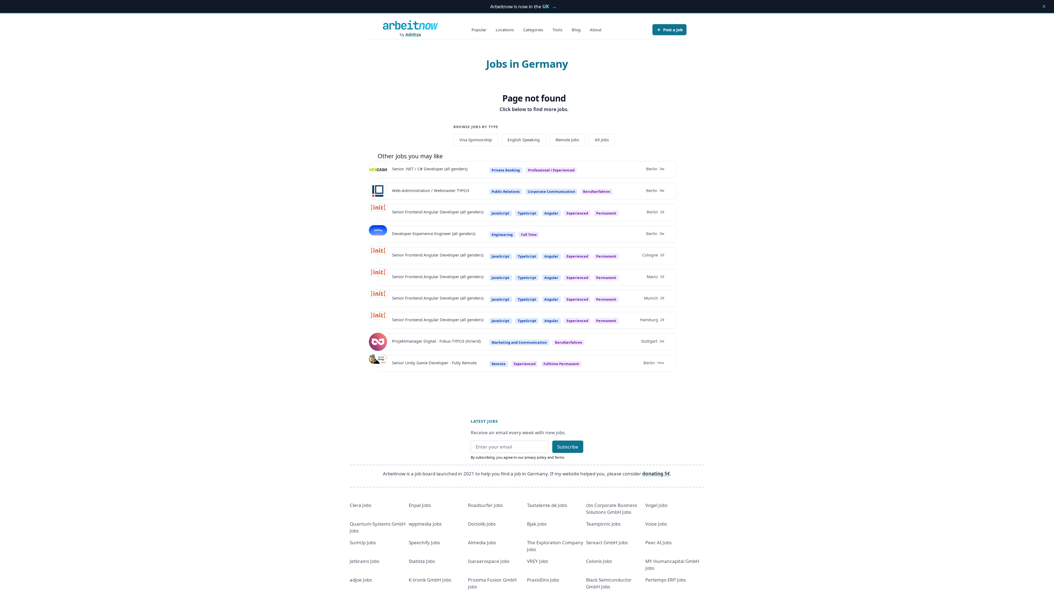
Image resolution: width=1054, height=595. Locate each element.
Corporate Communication (551, 191)
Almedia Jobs (482, 542)
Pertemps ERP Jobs (665, 580)
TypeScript (527, 213)
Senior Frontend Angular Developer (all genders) (437, 212)
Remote (499, 363)
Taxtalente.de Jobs (547, 505)
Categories (533, 29)
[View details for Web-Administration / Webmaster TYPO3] (378, 191)
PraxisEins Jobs (543, 580)
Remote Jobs (567, 139)
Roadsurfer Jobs (485, 505)
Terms (559, 457)
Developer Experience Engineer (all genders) (433, 233)
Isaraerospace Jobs (488, 561)
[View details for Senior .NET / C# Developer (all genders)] (378, 169)
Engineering (502, 234)
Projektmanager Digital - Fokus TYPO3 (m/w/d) (436, 341)
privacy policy (535, 457)
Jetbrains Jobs (364, 561)
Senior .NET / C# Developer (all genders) (429, 168)
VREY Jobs (537, 561)
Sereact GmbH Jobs (607, 542)
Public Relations (506, 191)
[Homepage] (410, 25)
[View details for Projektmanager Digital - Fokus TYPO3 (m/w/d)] (378, 341)
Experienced (577, 213)
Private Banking (506, 170)
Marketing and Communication (519, 342)
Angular (551, 213)
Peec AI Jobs (658, 542)
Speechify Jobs (424, 542)
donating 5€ (656, 473)
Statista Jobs (422, 561)
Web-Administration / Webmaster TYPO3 (430, 190)
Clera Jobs (360, 505)
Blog (576, 29)
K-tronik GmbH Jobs (430, 580)
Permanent (606, 213)
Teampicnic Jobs (603, 524)
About (595, 29)
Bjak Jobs (536, 524)
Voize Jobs (656, 524)
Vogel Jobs (656, 505)
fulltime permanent (561, 363)
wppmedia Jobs (425, 524)
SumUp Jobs (363, 542)
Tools (557, 29)
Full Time (529, 234)
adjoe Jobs (361, 580)
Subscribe (567, 447)
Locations (505, 29)
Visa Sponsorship (475, 139)
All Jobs (602, 139)
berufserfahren (596, 191)
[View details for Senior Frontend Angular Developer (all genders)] (378, 212)
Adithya (413, 34)
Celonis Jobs (599, 561)
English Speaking (524, 139)
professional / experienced (551, 170)
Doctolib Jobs (482, 524)
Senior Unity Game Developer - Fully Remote (434, 362)
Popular (479, 29)
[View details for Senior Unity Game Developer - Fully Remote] (378, 363)
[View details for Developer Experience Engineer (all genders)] (378, 234)
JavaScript (500, 213)
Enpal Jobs (420, 505)
